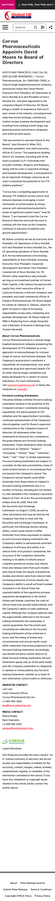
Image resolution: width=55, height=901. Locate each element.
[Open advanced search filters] (42, 27)
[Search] (35, 27)
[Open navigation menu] (5, 27)
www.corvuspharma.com (21, 385)
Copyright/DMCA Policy (18, 895)
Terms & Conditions (41, 889)
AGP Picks (8, 4)
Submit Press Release (15, 889)
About (13, 883)
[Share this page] (51, 27)
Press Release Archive (32, 883)
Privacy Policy (42, 895)
